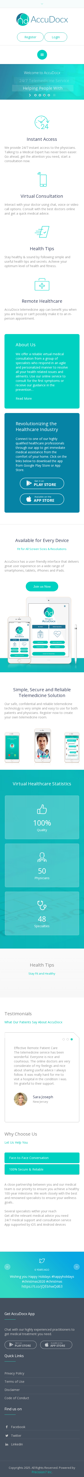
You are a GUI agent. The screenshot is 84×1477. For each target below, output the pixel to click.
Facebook (17, 1427)
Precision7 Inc (42, 1472)
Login (56, 37)
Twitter (15, 1435)
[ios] (42, 499)
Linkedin (16, 1444)
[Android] (42, 483)
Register (30, 37)
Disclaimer (12, 1390)
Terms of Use (14, 1381)
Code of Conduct (16, 1398)
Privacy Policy (14, 1373)
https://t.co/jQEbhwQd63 (42, 1286)
